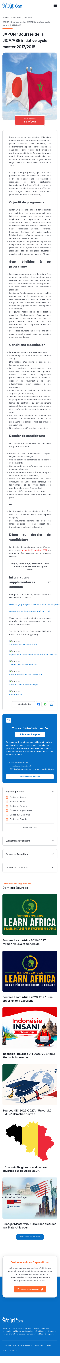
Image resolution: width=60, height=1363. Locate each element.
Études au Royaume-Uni (21, 810)
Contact (13, 1351)
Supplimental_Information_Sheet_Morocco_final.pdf (33, 654)
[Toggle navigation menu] (55, 5)
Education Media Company (41, 1334)
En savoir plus (30, 827)
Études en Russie (18, 797)
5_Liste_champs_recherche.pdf (24, 684)
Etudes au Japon (17, 801)
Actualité (17, 17)
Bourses (28, 17)
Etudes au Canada (18, 819)
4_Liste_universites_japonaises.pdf (25, 674)
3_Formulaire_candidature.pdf (23, 664)
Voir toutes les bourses (30, 1237)
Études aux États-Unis (20, 815)
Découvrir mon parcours (30, 1289)
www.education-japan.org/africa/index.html (29, 611)
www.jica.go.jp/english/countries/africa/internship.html (34, 604)
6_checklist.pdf (16, 694)
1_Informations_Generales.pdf (23, 644)
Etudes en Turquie (18, 806)
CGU (4, 1351)
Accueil (6, 17)
